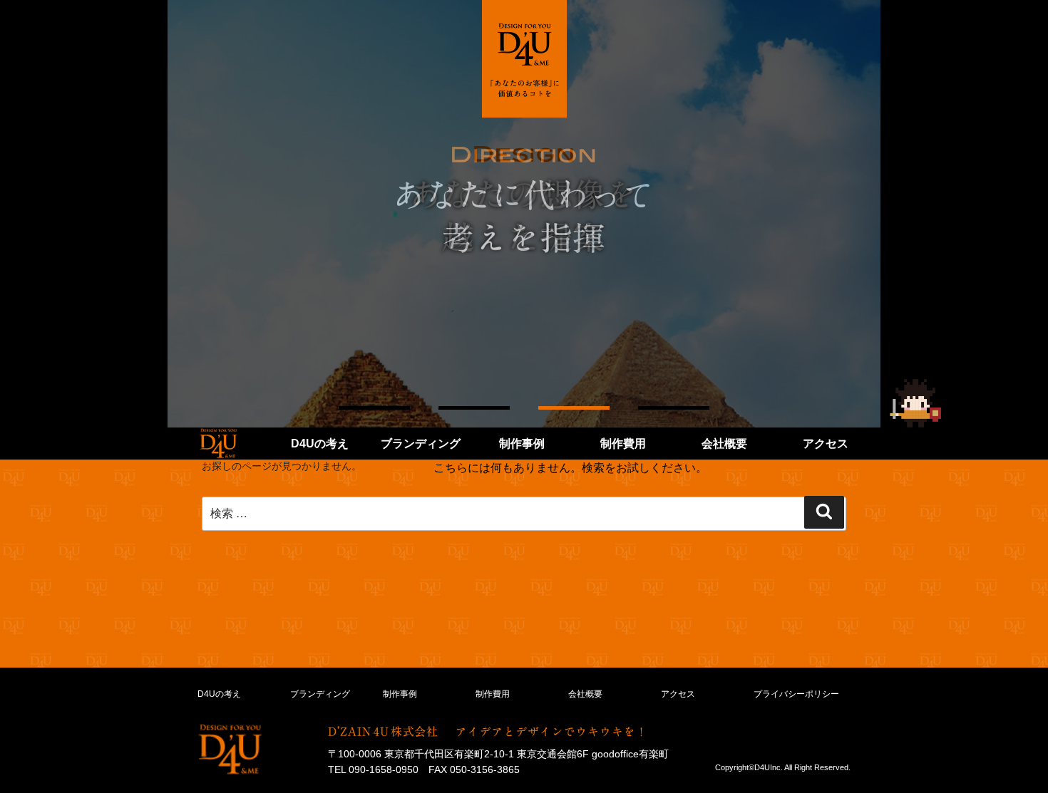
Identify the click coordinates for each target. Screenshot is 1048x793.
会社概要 (724, 443)
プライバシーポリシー (796, 694)
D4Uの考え (320, 443)
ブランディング (421, 443)
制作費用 (623, 443)
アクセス (825, 443)
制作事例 (522, 443)
